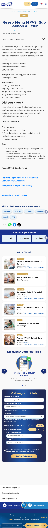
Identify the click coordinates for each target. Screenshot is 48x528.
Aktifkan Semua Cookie (36, 525)
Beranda (14, 11)
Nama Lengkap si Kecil (14, 432)
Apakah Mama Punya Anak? (13, 429)
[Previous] (4, 371)
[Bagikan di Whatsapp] (10, 225)
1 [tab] (22, 385)
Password (7, 413)
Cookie (31, 451)
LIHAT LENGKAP (11, 122)
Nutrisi (26, 11)
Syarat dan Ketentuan (18, 451)
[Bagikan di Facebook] (14, 225)
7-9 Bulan (33, 11)
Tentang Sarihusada (10, 493)
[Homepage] (7, 4)
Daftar (35, 4)
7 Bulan (7, 211)
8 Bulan (18, 211)
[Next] (43, 371)
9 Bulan (29, 211)
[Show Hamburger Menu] (45, 4)
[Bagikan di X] (19, 225)
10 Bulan (40, 211)
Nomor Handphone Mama (12, 403)
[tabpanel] (24, 367)
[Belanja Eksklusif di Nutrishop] (41, 3)
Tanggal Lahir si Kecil (13, 439)
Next (46, 212)
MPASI (13, 217)
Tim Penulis (15, 31)
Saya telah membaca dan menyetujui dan (22, 450)
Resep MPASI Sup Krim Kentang (17, 186)
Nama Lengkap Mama (11, 396)
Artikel (20, 11)
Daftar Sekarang (24, 456)
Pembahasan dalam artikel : (14, 39)
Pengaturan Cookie (12, 525)
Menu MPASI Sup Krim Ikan (14, 195)
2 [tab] (25, 385)
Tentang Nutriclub (9, 499)
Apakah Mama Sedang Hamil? (14, 425)
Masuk (27, 4)
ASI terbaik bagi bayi (11, 488)
